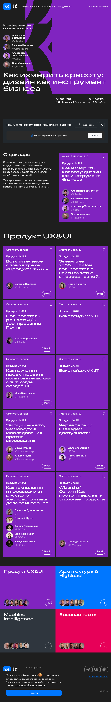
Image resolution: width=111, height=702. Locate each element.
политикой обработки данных (30, 685)
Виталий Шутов (24, 518)
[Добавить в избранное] (103, 156)
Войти (95, 135)
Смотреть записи (98, 6)
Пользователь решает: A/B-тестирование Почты (23, 321)
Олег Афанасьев (21, 63)
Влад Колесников (25, 541)
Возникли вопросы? (98, 676)
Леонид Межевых (78, 541)
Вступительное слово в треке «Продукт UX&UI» (27, 265)
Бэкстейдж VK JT (79, 316)
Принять (34, 692)
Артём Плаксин (77, 455)
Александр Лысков (26, 338)
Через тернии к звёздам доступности (75, 429)
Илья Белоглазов (25, 393)
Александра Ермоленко (19, 36)
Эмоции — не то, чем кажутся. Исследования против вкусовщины (25, 433)
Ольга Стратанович (79, 448)
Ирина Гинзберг (24, 533)
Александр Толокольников (20, 54)
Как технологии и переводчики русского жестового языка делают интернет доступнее (27, 495)
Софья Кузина (23, 448)
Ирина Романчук (77, 284)
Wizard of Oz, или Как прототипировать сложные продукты (82, 493)
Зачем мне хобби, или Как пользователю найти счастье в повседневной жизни (78, 269)
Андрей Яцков (23, 455)
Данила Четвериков (26, 526)
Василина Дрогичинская (29, 510)
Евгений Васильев (23, 45)
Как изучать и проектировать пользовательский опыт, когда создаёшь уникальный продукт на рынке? (28, 378)
